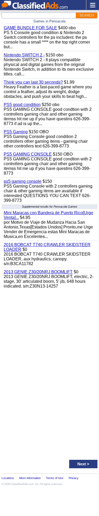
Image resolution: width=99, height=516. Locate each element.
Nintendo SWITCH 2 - (24, 55)
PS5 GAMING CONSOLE (28, 154)
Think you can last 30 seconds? (33, 82)
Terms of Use (54, 478)
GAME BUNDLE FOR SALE (30, 28)
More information (30, 478)
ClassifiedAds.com (22, 483)
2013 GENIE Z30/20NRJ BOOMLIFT (38, 272)
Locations (8, 478)
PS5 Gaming (16, 132)
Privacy (73, 478)
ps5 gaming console (22, 181)
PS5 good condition (22, 104)
